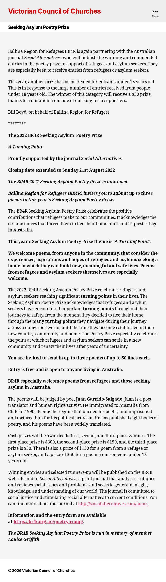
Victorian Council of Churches (54, 11)
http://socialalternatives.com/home (113, 504)
